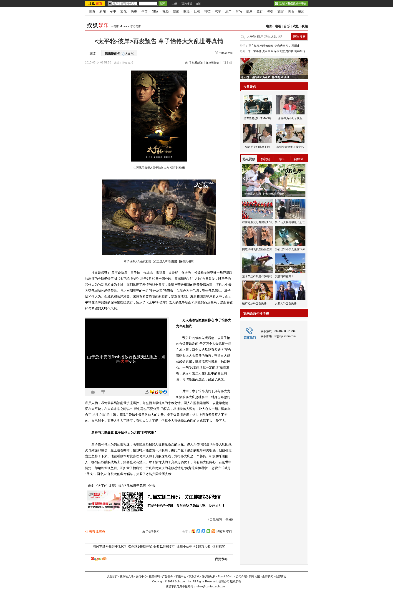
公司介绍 (241, 576)
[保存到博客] (224, 531)
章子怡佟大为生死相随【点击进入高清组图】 (151, 261)
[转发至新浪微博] (156, 392)
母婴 (270, 11)
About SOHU (226, 576)
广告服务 (167, 576)
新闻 (102, 11)
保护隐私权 (208, 576)
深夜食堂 (279, 51)
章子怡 (135, 273)
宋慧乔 (161, 273)
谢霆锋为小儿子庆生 (290, 118)
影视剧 (265, 159)
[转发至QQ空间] (161, 392)
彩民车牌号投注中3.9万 (109, 546)
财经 (186, 11)
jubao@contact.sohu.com (211, 586)
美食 (291, 11)
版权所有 (235, 581)
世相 (197, 11)
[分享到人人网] (203, 531)
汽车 (218, 11)
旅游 (280, 11)
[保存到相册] (177, 167)
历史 (134, 11)
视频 (165, 11)
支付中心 (141, 576)
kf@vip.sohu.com (285, 336)
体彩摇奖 (218, 546)
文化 (123, 11)
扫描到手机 (226, 53)
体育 (144, 11)
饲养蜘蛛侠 (267, 45)
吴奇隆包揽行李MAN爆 (258, 118)
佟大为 (186, 273)
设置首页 (112, 576)
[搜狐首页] (95, 3)
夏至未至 (267, 51)
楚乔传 (289, 51)
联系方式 (194, 576)
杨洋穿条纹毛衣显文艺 (290, 147)
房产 (228, 11)
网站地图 (254, 576)
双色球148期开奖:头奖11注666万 (151, 546)
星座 (301, 11)
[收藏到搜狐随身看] (208, 531)
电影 (269, 26)
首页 (92, 11)
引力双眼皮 (293, 45)
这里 (124, 361)
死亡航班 (254, 45)
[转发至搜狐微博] (152, 392)
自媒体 (298, 159)
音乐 (287, 26)
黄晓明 (173, 273)
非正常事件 (255, 51)
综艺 (282, 159)
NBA (155, 11)
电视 (278, 26)
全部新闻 (267, 576)
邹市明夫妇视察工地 (257, 147)
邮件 (199, 3)
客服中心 (180, 576)
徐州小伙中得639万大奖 (193, 546)
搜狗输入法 (127, 576)
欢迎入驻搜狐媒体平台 (293, 3)
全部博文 (280, 576)
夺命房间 (280, 45)
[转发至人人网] (165, 392)
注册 (174, 3)
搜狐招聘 (154, 576)
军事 (113, 11)
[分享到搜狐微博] (193, 531)
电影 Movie (120, 26)
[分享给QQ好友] (198, 531)
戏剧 (296, 26)
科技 (207, 11)
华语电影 (135, 26)
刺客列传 (299, 51)
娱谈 (176, 11)
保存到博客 (212, 62)
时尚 (239, 11)
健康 (249, 11)
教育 (260, 11)
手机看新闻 (196, 62)
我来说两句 (119, 53)
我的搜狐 (186, 3)
